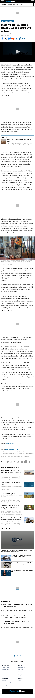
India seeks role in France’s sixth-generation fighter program (17, 611)
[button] (17, 52)
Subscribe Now (22, 667)
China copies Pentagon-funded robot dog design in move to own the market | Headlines (22, 563)
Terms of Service (6, 669)
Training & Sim (7, 21)
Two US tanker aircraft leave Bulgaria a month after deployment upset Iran (17, 605)
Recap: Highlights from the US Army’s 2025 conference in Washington (10, 507)
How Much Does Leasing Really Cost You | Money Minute (22, 570)
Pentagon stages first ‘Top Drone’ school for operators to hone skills (11, 518)
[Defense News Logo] (10, 1)
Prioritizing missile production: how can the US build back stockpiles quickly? (21, 555)
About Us (20, 680)
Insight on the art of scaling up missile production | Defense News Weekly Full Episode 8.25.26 (16, 550)
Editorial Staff (5, 686)
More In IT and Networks (9, 467)
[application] (17, 52)
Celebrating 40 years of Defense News (10, 483)
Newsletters (21, 669)
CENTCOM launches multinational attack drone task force (18, 628)
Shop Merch (21, 675)
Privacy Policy (5, 667)
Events (20, 671)
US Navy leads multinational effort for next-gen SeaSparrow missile (16, 622)
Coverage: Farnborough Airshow (14, 4)
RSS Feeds (21, 673)
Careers (20, 682)
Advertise (4, 680)
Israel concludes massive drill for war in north (19, 140)
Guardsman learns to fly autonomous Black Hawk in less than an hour (12, 495)
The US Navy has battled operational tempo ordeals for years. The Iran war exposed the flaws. (18, 616)
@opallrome (10, 443)
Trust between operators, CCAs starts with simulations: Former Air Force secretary (11, 472)
